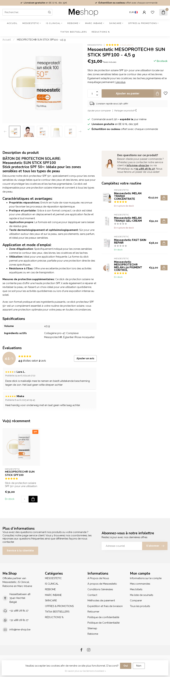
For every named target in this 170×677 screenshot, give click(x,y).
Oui (126, 665)
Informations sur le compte (146, 578)
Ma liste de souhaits (141, 595)
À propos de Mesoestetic (102, 583)
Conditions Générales (100, 589)
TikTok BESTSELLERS (73, 32)
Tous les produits (140, 606)
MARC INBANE (93, 23)
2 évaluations (126, 44)
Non (138, 665)
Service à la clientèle (20, 550)
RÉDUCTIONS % (101, 32)
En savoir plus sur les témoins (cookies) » (85, 671)
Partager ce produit (124, 110)
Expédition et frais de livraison (105, 606)
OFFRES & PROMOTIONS (142, 23)
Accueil (12, 23)
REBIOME (72, 23)
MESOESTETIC (30, 23)
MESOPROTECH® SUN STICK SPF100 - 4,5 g (41, 39)
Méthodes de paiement (101, 600)
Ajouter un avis (85, 358)
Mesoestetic (94, 45)
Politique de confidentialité (103, 617)
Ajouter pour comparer (99, 110)
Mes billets (136, 589)
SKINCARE (115, 23)
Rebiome (92, 633)
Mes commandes (140, 583)
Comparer (136, 600)
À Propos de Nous (98, 578)
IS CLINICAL (53, 23)
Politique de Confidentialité (103, 622)
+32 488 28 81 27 (144, 168)
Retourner (93, 611)
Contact (92, 595)
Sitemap (92, 628)
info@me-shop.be (138, 165)
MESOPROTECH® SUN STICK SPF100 (20, 473)
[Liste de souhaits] (152, 12)
